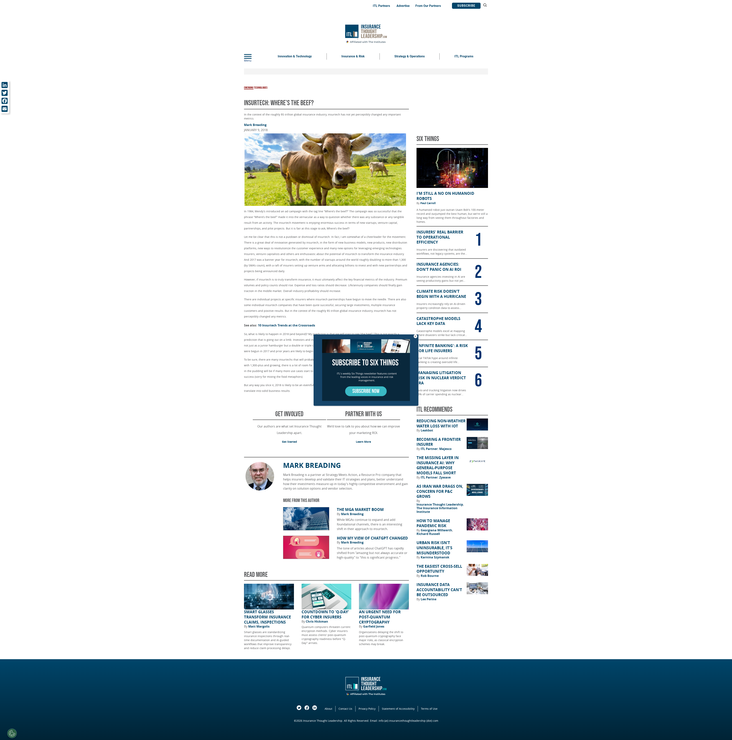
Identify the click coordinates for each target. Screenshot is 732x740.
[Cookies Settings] (12, 733)
